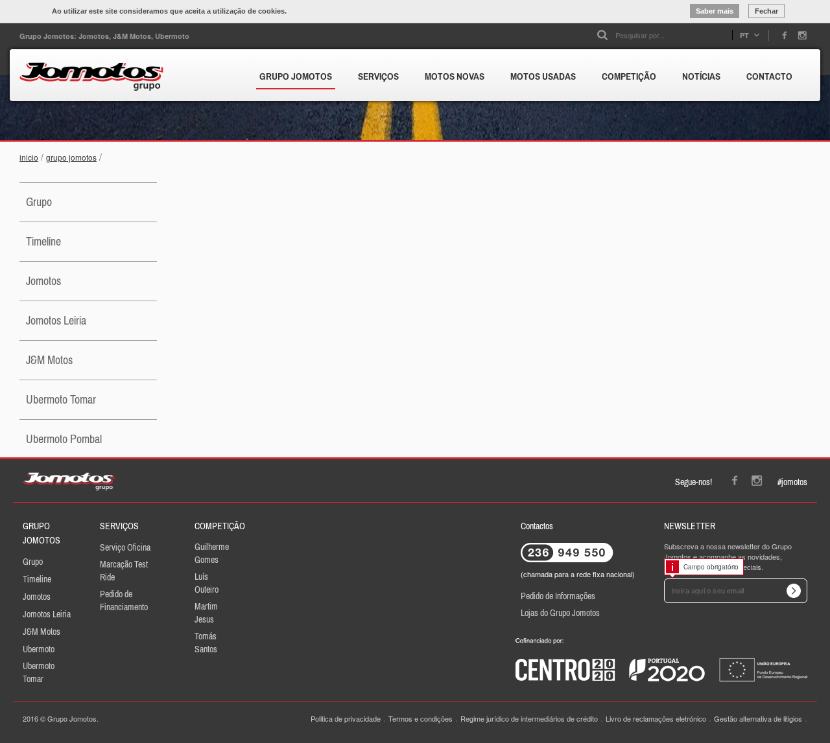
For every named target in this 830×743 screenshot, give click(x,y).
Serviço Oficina (125, 547)
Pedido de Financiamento (124, 600)
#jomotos (792, 482)
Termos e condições (420, 718)
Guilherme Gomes (212, 553)
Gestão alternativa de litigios (758, 718)
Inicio (28, 157)
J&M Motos (49, 360)
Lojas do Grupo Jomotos (560, 613)
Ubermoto (38, 649)
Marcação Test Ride (124, 570)
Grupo (39, 202)
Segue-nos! (693, 482)
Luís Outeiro (207, 583)
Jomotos (43, 281)
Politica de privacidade (346, 718)
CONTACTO (769, 76)
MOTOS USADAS (543, 76)
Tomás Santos (206, 642)
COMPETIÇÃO (629, 76)
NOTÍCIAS (701, 76)
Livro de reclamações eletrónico (656, 718)
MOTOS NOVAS (454, 76)
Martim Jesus (206, 612)
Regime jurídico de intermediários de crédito (529, 718)
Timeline (43, 241)
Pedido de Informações (558, 596)
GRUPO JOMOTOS (295, 76)
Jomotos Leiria (56, 320)
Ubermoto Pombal (64, 439)
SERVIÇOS (378, 76)
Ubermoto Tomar (61, 399)
